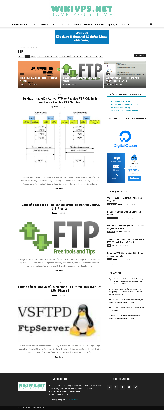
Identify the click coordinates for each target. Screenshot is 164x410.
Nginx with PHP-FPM (50, 56)
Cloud (76, 24)
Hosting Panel (18, 24)
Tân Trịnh (23, 84)
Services (42, 24)
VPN (101, 56)
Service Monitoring (91, 56)
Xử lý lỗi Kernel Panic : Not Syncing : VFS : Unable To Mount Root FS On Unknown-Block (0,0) (125, 291)
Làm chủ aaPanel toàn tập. (120, 108)
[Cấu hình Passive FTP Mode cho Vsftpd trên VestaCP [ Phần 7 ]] (125, 74)
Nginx (40, 56)
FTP (27, 56)
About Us (124, 24)
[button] (151, 25)
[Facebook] (109, 387)
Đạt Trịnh (66, 84)
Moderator (123, 218)
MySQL (33, 56)
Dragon (55, 213)
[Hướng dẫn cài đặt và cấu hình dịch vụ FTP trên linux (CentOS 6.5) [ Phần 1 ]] (59, 320)
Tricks (55, 24)
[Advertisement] (126, 340)
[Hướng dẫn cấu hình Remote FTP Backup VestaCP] (39, 74)
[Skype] (122, 387)
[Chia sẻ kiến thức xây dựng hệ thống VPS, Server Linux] (82, 11)
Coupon (99, 24)
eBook (87, 24)
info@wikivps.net (72, 399)
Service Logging (77, 56)
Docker (64, 24)
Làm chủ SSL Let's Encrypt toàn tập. (124, 111)
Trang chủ (21, 47)
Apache (21, 56)
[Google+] (116, 387)
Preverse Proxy (65, 56)
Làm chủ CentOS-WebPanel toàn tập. (124, 104)
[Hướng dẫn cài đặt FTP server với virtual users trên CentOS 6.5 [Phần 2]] (59, 236)
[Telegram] (129, 387)
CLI (32, 24)
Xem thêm (59, 189)
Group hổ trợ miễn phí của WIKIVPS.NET (67, 391)
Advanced (111, 232)
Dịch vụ (111, 24)
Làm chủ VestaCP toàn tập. (120, 101)
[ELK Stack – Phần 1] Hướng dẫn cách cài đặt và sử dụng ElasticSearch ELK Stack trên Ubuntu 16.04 (126, 281)
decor (111, 315)
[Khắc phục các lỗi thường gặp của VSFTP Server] (82, 71)
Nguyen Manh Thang (116, 289)
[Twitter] (135, 387)
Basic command (113, 218)
